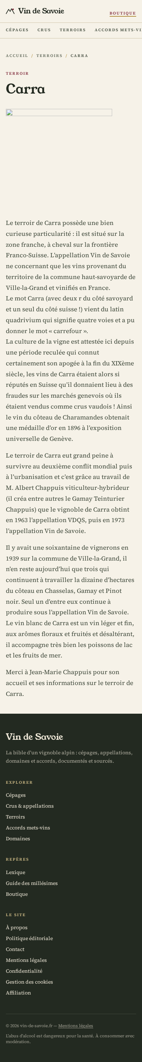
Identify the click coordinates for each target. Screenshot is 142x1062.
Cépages (17, 30)
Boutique (123, 13)
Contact (15, 949)
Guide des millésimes (32, 883)
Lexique (15, 872)
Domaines (18, 838)
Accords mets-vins (28, 827)
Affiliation (18, 992)
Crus (44, 30)
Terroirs (73, 30)
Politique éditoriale (29, 938)
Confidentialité (24, 971)
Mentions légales (26, 960)
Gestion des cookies (29, 981)
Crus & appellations (30, 805)
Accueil (17, 55)
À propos (17, 927)
